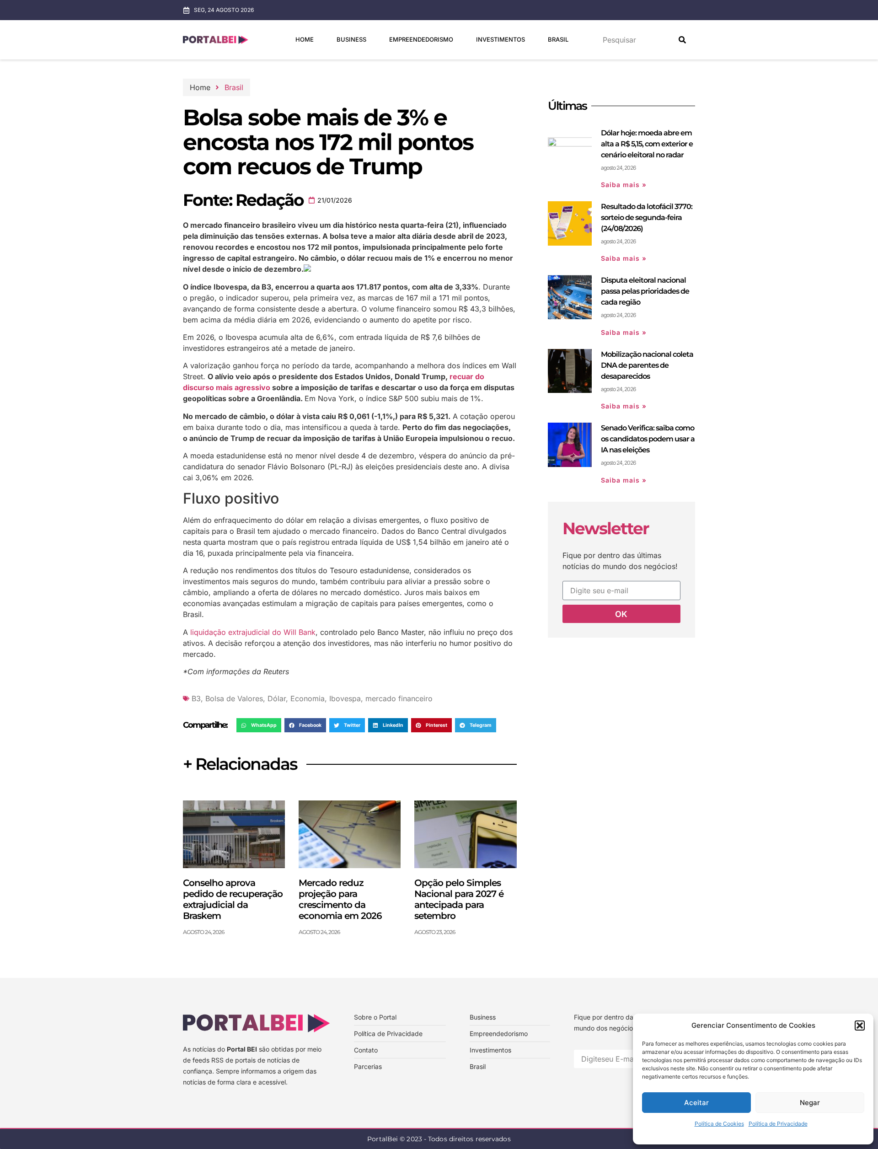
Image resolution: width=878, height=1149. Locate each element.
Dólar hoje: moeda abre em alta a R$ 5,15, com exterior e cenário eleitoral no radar (647, 144)
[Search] (682, 40)
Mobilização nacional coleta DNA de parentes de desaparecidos (647, 365)
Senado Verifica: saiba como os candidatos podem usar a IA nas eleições (648, 439)
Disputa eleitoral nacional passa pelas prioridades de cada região (645, 291)
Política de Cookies (719, 1123)
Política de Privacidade (778, 1123)
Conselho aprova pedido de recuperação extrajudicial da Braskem (233, 899)
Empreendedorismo (421, 39)
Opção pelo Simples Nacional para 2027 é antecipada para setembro (458, 899)
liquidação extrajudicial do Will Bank (253, 632)
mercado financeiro (399, 698)
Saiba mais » (624, 184)
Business (351, 39)
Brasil (558, 39)
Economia (307, 698)
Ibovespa (345, 698)
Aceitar (696, 1102)
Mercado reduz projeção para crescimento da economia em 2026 (340, 899)
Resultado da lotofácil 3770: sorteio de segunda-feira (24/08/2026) (646, 217)
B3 (196, 698)
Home (304, 39)
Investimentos (500, 39)
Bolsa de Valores (234, 698)
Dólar (277, 698)
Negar (810, 1102)
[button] (859, 1025)
